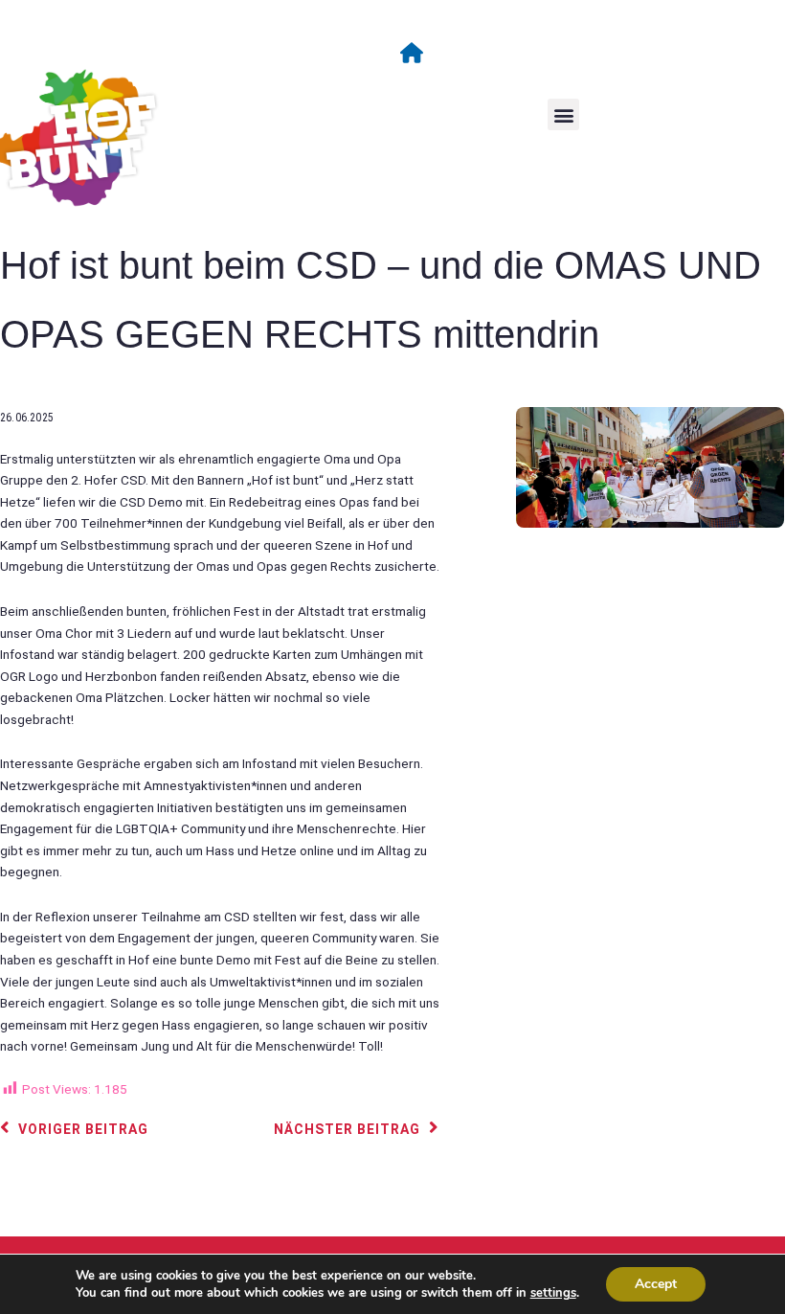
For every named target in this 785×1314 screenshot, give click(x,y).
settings (553, 1293)
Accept (656, 1284)
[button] (563, 114)
